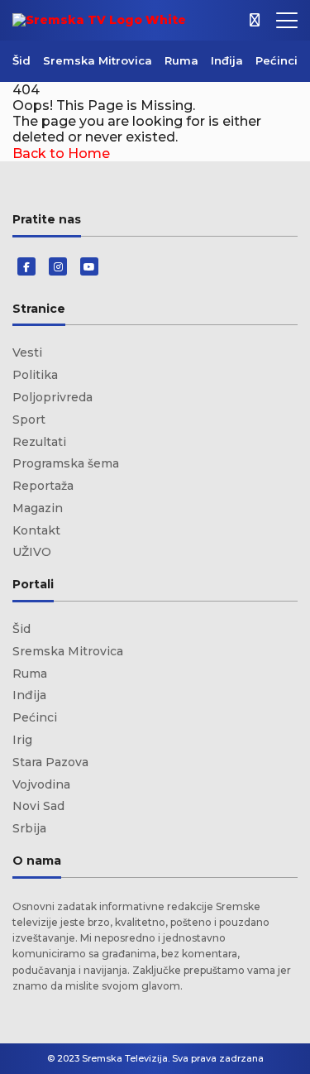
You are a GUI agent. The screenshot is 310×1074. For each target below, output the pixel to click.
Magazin (37, 508)
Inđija (227, 60)
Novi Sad (38, 805)
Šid (21, 60)
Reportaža (43, 485)
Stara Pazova (50, 762)
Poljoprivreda (52, 397)
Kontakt (36, 530)
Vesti (27, 352)
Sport (28, 419)
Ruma (181, 60)
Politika (35, 374)
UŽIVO (31, 551)
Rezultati (39, 441)
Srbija (29, 828)
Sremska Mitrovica (97, 60)
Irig (22, 739)
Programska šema (65, 463)
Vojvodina (41, 784)
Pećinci (276, 60)
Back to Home (61, 153)
